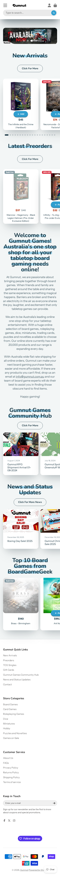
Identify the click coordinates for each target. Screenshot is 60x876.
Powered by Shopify (38, 870)
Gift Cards (8, 669)
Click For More (30, 68)
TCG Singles (9, 665)
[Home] (19, 5)
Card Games (9, 709)
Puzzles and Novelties (15, 733)
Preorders (8, 660)
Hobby (6, 728)
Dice (5, 718)
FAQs (6, 762)
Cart (55, 5)
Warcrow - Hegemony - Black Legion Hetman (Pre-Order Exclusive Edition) (21, 196)
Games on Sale (11, 738)
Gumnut (24, 870)
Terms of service (12, 782)
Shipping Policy (11, 777)
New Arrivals (10, 655)
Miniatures (9, 723)
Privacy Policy (10, 767)
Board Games (10, 704)
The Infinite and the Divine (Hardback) (21, 104)
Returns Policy (11, 772)
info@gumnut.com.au (30, 376)
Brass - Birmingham (21, 604)
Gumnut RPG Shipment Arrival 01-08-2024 (21, 454)
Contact (7, 684)
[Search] (53, 13)
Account (49, 5)
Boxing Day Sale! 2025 (21, 529)
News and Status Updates (16, 679)
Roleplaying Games (13, 713)
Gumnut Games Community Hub (21, 674)
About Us (8, 758)
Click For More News (30, 502)
